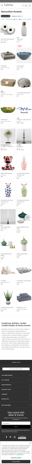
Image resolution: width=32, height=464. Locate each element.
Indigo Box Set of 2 (21, 308)
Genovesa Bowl (20, 66)
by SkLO (19, 121)
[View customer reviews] (22, 437)
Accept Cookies (16, 461)
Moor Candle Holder (5, 227)
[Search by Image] (26, 5)
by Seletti (19, 177)
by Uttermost (20, 68)
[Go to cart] (29, 5)
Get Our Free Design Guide (15, 369)
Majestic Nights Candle (22, 254)
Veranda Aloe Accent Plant (7, 308)
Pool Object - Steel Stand (7, 146)
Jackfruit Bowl (4, 120)
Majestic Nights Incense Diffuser (6, 255)
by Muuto (19, 41)
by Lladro (19, 230)
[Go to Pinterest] (11, 437)
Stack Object (20, 146)
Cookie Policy (19, 454)
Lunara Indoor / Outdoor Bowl (24, 281)
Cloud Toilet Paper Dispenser (7, 39)
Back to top (16, 362)
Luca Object (3, 281)
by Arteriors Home (5, 68)
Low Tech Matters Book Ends (23, 93)
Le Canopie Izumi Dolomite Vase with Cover (23, 201)
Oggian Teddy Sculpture (6, 173)
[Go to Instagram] (15, 437)
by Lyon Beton (4, 41)
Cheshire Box (4, 66)
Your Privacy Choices (16, 457)
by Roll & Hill (4, 229)
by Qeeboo (3, 175)
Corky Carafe (20, 39)
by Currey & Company (6, 121)
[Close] (30, 443)
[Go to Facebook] (7, 437)
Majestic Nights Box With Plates (23, 228)
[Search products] (23, 5)
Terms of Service (10, 432)
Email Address (6, 423)
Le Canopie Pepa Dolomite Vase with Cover (23, 174)
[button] (2, 5)
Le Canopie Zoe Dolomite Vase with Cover (7, 201)
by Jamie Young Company (7, 94)
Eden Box (3, 93)
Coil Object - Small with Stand (24, 120)
